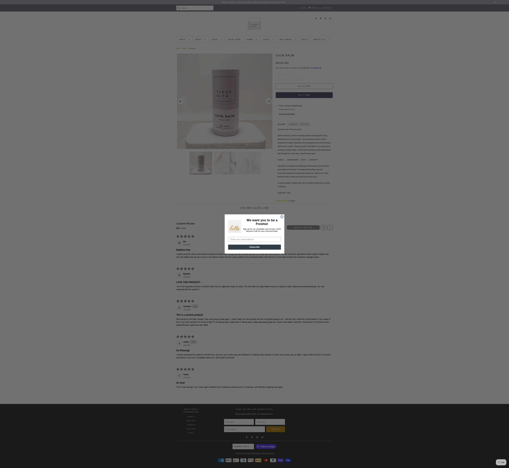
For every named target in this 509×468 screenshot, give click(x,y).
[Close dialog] (282, 216)
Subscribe (254, 247)
